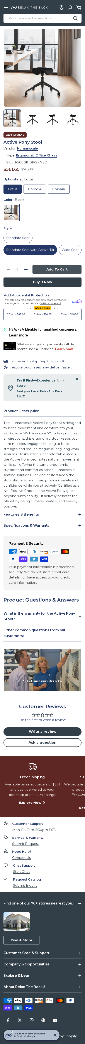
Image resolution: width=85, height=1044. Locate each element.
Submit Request (25, 844)
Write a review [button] (42, 732)
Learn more (18, 335)
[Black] (11, 212)
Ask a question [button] (42, 742)
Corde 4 (34, 189)
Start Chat (21, 871)
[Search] (75, 18)
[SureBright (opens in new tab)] (77, 301)
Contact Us (21, 858)
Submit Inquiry (25, 885)
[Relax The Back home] (29, 8)
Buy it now (42, 282)
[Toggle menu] (6, 7)
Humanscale (27, 148)
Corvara (58, 189)
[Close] (76, 378)
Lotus (12, 189)
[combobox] (42, 18)
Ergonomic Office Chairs (36, 155)
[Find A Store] (61, 7)
